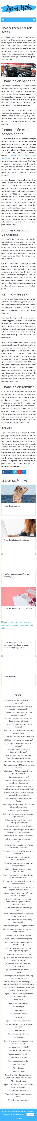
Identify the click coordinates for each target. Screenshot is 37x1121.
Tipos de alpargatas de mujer (18, 1034)
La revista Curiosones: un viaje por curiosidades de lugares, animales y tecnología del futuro (18, 901)
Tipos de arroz (18, 1068)
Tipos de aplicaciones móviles (18, 1047)
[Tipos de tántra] (18, 664)
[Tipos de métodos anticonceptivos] (18, 596)
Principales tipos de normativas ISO (18, 954)
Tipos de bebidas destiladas (18, 1100)
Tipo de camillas (18, 1000)
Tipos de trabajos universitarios (16, 540)
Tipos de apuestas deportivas (18, 1054)
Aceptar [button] (30, 1115)
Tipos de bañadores (12, 506)
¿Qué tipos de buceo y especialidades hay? (18, 762)
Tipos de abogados (18, 1007)
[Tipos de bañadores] (18, 494)
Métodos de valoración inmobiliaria (18, 935)
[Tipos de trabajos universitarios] (18, 528)
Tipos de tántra (10, 677)
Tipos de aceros (18, 1017)
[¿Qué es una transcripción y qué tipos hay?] (18, 562)
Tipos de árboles (18, 1065)
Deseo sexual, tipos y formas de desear (18, 836)
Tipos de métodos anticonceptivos (18, 608)
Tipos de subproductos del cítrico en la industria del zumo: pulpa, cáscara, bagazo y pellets (17, 645)
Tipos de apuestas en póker (18, 1061)
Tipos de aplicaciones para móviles (18, 1050)
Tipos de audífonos (18, 1072)
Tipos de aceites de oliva (18, 1014)
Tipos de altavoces (18, 1037)
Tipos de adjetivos (18, 1030)
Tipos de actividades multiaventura (18, 1021)
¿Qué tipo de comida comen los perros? (18, 740)
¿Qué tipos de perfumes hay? (18, 777)
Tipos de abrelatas (18, 1010)
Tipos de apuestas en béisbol (18, 1058)
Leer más (18, 1118)
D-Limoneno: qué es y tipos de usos (18, 826)
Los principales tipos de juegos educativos (18, 926)
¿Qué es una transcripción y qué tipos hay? (18, 737)
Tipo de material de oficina (18, 1003)
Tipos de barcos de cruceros (18, 1091)
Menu (4, 20)
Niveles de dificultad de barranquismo (18, 939)
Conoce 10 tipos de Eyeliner (18, 811)
